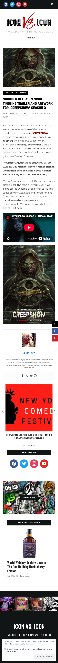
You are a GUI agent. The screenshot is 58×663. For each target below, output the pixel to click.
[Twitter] (26, 375)
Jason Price (22, 113)
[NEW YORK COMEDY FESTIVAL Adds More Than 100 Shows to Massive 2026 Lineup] (29, 386)
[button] (29, 37)
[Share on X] (55, 324)
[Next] (55, 411)
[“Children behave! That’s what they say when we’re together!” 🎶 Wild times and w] (36, 604)
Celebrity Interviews (28, 635)
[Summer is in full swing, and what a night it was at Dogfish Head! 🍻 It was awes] (21, 604)
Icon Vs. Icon (29, 626)
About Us (11, 635)
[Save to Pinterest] (55, 338)
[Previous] (3, 411)
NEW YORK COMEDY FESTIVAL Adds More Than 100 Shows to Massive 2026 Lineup (29, 437)
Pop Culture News (15, 92)
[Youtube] (31, 375)
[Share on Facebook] (55, 331)
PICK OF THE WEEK (29, 522)
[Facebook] (22, 375)
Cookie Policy (11, 651)
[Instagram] (35, 375)
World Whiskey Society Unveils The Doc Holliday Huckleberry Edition (26, 566)
